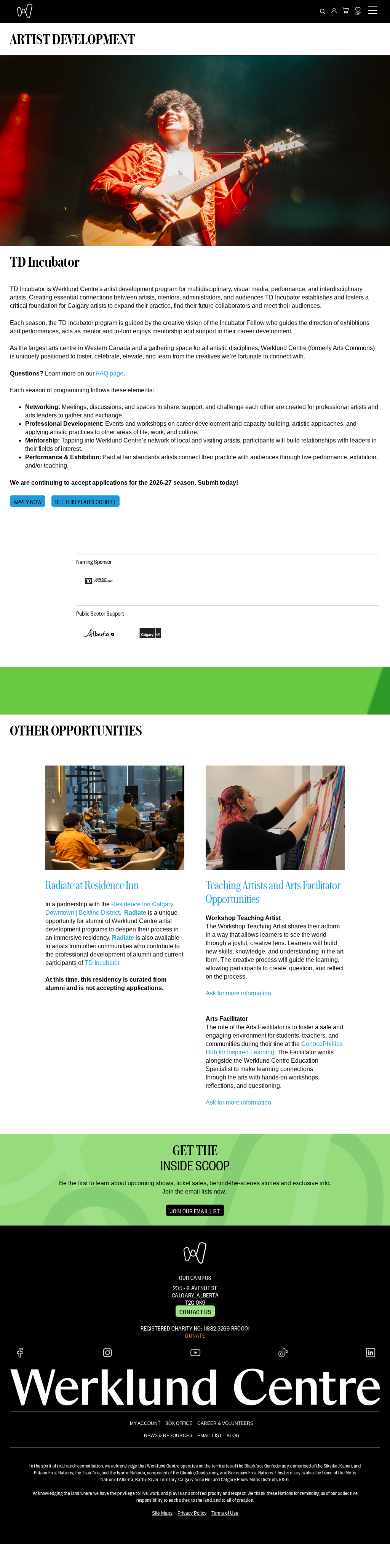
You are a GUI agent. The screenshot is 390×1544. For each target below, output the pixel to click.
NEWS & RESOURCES (168, 1435)
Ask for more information (238, 993)
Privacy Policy (191, 1513)
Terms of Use (224, 1513)
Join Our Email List (195, 1210)
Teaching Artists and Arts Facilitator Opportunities (273, 892)
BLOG (233, 1435)
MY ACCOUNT (145, 1423)
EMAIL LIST (209, 1435)
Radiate (135, 912)
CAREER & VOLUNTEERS (225, 1423)
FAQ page (109, 373)
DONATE (195, 1334)
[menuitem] (334, 11)
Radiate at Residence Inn (92, 885)
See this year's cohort (85, 501)
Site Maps (162, 1513)
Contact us (195, 1311)
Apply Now (28, 501)
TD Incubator (102, 963)
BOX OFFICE (178, 1423)
